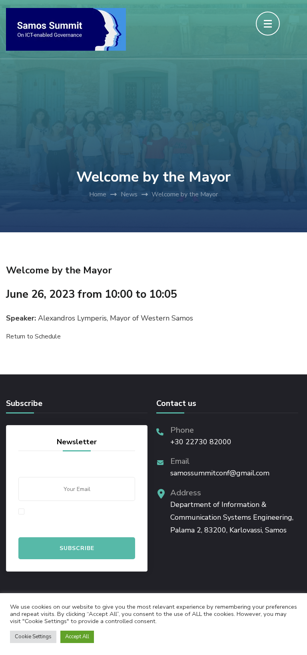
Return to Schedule (33, 336)
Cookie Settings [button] (33, 636)
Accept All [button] (77, 636)
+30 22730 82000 (200, 442)
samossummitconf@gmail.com (219, 473)
